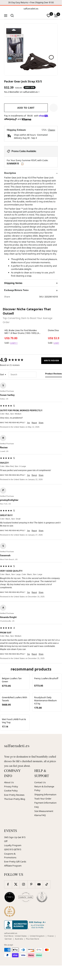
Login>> (14, 342)
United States (21, 936)
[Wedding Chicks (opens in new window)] (9, 897)
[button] (53, 108)
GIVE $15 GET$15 (12, 849)
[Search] (12, 15)
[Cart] (56, 15)
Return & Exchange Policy (44, 788)
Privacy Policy (11, 786)
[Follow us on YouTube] (39, 884)
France (51, 936)
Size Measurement (43, 811)
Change (51, 129)
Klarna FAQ (40, 815)
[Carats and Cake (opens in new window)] (26, 897)
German (8, 938)
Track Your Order (42, 798)
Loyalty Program (12, 845)
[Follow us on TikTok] (46, 884)
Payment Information (45, 802)
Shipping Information (45, 794)
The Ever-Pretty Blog (14, 798)
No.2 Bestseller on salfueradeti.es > (22, 91)
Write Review (51, 361)
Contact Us (40, 782)
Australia (19, 938)
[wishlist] (49, 16)
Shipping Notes (13, 283)
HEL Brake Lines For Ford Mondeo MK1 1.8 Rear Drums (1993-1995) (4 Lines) (21, 332)
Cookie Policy (11, 790)
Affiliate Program (12, 865)
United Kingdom (37, 936)
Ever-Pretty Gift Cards (15, 861)
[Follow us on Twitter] (16, 884)
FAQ (36, 807)
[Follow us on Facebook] (8, 884)
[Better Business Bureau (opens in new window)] (25, 924)
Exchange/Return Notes (16, 290)
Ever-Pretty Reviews (14, 794)
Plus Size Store (32, 938)
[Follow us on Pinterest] (31, 884)
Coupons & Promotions (10, 855)
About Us (9, 782)
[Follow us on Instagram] (23, 884)
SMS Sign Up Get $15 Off (14, 839)
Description (10, 172)
